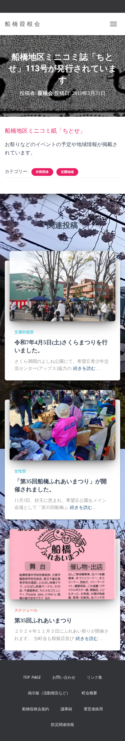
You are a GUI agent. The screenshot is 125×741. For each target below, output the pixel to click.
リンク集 (94, 677)
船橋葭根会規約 (35, 709)
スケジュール (26, 610)
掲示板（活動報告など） (49, 693)
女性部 (20, 471)
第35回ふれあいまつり (43, 620)
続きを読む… (86, 368)
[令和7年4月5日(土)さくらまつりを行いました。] (62, 285)
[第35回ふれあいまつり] (62, 563)
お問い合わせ (63, 677)
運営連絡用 (93, 709)
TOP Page (32, 677)
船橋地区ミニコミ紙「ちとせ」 (45, 131)
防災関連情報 (62, 725)
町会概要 (89, 693)
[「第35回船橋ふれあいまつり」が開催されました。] (62, 424)
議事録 (66, 709)
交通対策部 (24, 332)
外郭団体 (42, 172)
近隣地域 (67, 172)
